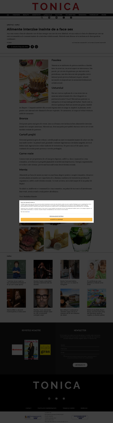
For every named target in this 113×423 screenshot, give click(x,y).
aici (29, 211)
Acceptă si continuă (56, 219)
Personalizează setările (56, 216)
